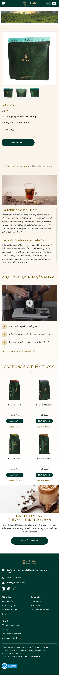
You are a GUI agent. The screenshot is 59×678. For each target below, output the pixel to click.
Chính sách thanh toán (11, 633)
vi (54, 4)
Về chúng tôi (7, 601)
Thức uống (36, 601)
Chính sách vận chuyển (12, 638)
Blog (4, 614)
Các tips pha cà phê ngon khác (18, 351)
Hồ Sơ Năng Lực (9, 605)
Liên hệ (5, 629)
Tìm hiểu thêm (13, 427)
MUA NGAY (16, 142)
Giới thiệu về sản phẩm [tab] (18, 166)
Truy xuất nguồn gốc (40, 610)
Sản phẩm (35, 605)
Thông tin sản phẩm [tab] (42, 166)
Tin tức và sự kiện (9, 610)
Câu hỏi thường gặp (10, 625)
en (48, 4)
